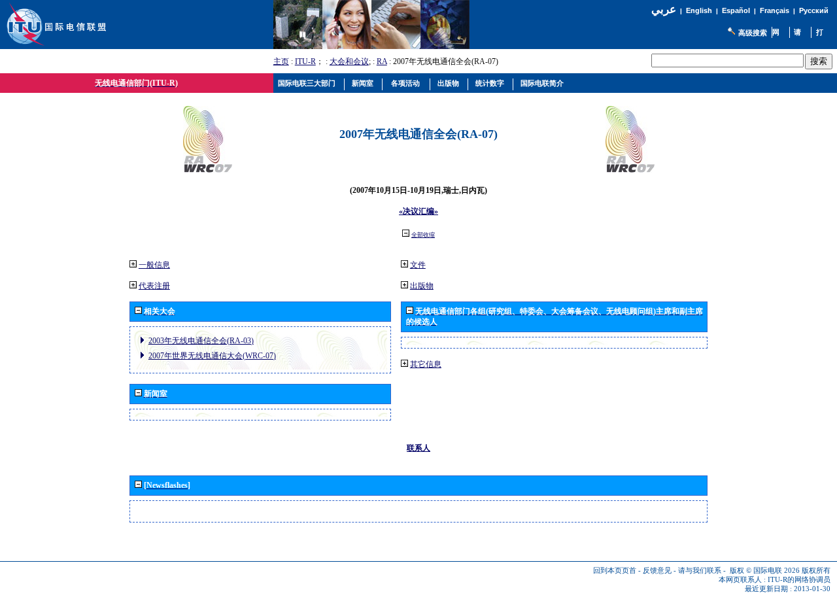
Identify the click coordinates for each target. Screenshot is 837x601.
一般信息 (154, 264)
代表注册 (154, 285)
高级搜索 (752, 33)
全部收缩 (423, 235)
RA (382, 61)
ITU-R (305, 61)
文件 (418, 264)
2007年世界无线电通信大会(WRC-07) (212, 355)
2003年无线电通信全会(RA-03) (201, 340)
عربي (663, 9)
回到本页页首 (614, 570)
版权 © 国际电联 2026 (765, 570)
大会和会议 (349, 61)
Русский (813, 10)
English (699, 10)
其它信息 (425, 364)
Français (774, 10)
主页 (281, 61)
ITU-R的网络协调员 (799, 579)
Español (736, 10)
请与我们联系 (699, 570)
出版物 (422, 285)
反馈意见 (657, 570)
